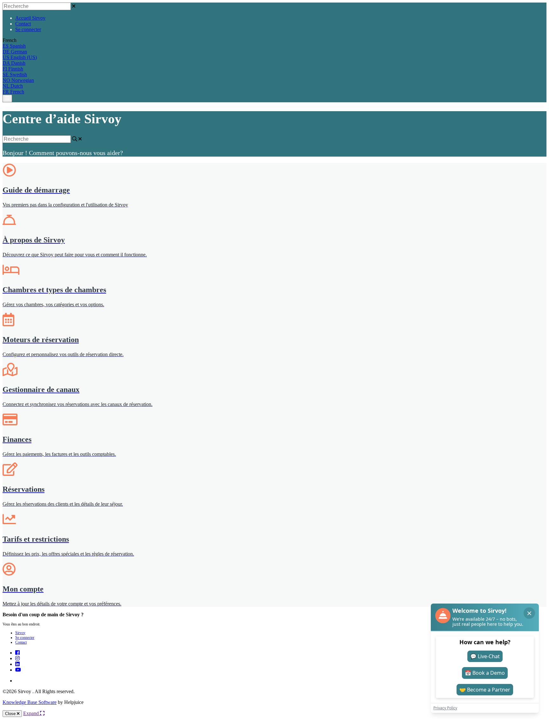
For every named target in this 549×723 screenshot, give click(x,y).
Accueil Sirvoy (30, 18)
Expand (31, 713)
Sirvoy (20, 633)
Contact (23, 23)
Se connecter (28, 29)
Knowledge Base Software (30, 702)
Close (11, 713)
